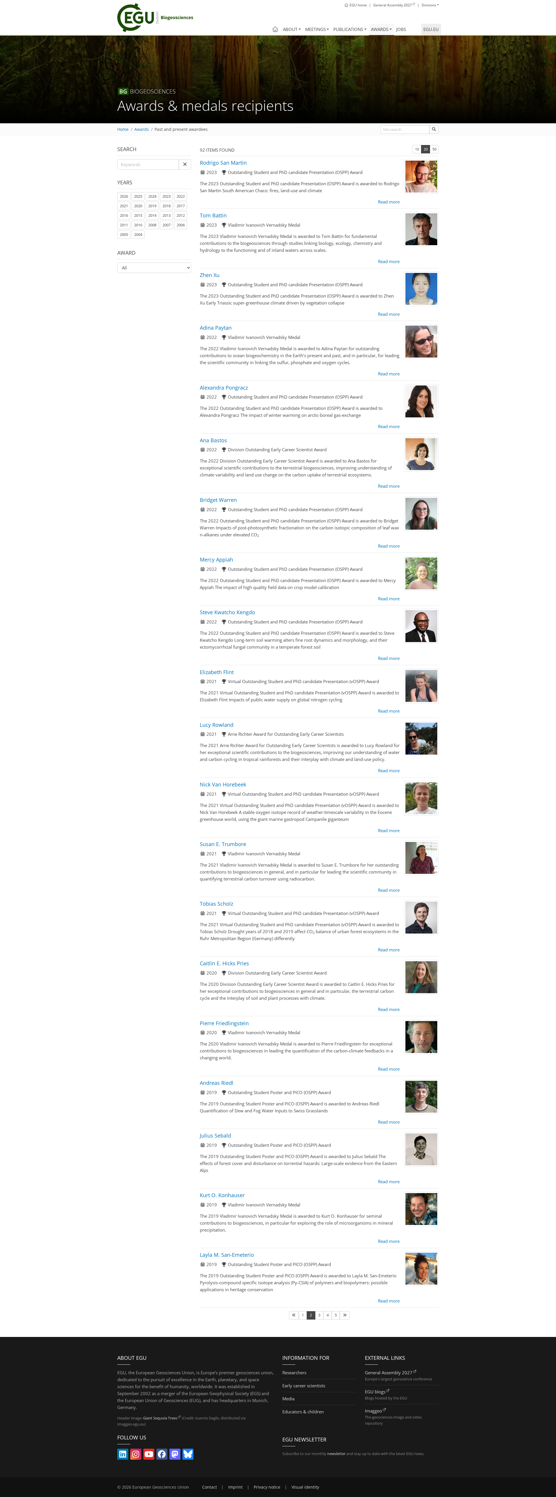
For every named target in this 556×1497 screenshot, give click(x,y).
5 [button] (336, 1315)
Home (123, 129)
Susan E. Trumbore (223, 844)
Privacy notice (267, 1487)
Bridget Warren (218, 499)
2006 (181, 225)
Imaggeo (373, 1411)
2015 (138, 215)
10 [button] (417, 149)
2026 (124, 196)
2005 (124, 234)
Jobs (401, 29)
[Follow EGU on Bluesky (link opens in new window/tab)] (187, 1455)
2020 (138, 205)
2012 (181, 215)
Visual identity (305, 1487)
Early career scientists (303, 1385)
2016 (124, 215)
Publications (348, 29)
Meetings (315, 29)
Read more (389, 202)
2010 (138, 225)
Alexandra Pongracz (224, 387)
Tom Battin (213, 215)
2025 (138, 196)
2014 (152, 215)
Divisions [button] (429, 5)
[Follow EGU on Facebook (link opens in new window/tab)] (161, 1455)
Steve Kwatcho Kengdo (227, 612)
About (290, 29)
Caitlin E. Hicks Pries (224, 963)
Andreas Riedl (216, 1082)
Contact (209, 1487)
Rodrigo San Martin (223, 162)
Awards (379, 29)
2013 (166, 215)
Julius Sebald (215, 1135)
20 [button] (426, 149)
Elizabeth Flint (217, 672)
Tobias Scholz (216, 903)
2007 (166, 225)
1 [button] (303, 1315)
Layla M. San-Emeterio (227, 1254)
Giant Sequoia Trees (160, 1418)
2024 (152, 196)
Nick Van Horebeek (223, 784)
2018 (166, 205)
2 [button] (311, 1315)
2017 (181, 205)
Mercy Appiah (216, 559)
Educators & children (303, 1412)
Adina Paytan (216, 327)
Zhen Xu (210, 274)
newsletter (336, 1453)
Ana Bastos (213, 440)
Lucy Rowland (216, 724)
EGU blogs (375, 1392)
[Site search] (434, 129)
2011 (124, 225)
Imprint (235, 1487)
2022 (181, 196)
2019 (152, 205)
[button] (185, 164)
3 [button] (319, 1315)
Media (288, 1398)
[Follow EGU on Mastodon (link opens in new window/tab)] (174, 1455)
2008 (152, 225)
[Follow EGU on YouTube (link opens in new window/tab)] (148, 1455)
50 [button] (434, 149)
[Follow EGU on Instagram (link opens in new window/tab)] (135, 1455)
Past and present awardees (181, 129)
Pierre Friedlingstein (224, 1023)
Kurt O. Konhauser (222, 1195)
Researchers (294, 1372)
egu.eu (431, 29)
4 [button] (328, 1315)
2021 (124, 205)
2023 (166, 196)
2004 (138, 234)
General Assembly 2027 (388, 1372)
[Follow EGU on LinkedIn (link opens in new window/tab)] (122, 1455)
